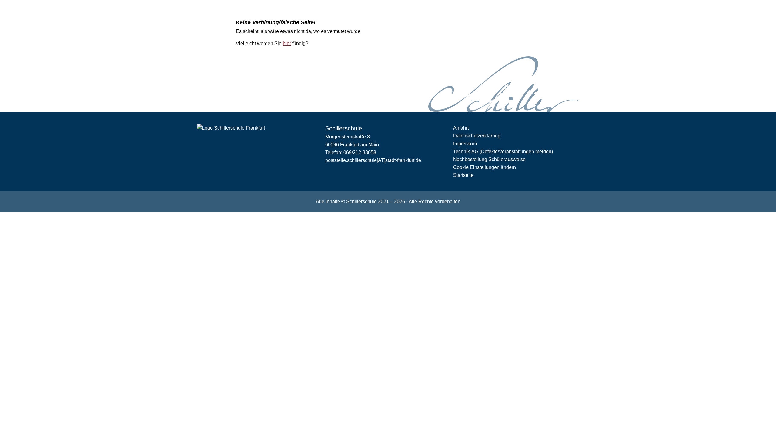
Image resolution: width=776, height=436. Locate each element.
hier (287, 43)
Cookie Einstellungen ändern (484, 167)
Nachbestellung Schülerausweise (489, 159)
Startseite (463, 175)
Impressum (465, 143)
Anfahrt (461, 127)
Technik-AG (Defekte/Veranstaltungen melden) (503, 151)
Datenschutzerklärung (476, 135)
